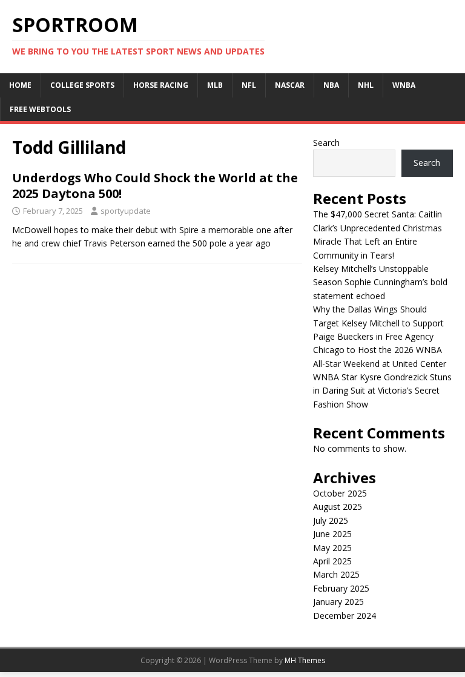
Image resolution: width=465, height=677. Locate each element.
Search (326, 142)
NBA (331, 85)
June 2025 (332, 534)
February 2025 (341, 588)
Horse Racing (160, 85)
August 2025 (337, 506)
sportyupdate (126, 210)
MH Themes (305, 660)
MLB (215, 85)
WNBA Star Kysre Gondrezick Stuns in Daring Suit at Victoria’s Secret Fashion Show (382, 390)
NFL (249, 85)
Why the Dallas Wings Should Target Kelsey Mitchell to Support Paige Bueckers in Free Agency (378, 322)
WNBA (403, 85)
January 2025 (338, 601)
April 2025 (332, 561)
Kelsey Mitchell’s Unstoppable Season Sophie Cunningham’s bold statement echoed (380, 282)
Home (20, 85)
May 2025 (332, 547)
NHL (366, 85)
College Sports (82, 85)
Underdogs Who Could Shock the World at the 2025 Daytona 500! (155, 186)
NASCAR (290, 85)
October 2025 (340, 493)
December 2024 (344, 615)
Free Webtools (40, 109)
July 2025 (330, 520)
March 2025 (336, 574)
